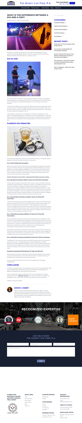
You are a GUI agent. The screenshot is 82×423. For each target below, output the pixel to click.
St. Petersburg (45, 407)
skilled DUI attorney (23, 275)
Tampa (43, 404)
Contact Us (58, 7)
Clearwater (44, 409)
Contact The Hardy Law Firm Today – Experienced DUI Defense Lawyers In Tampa (28, 177)
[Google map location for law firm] (41, 378)
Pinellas (44, 398)
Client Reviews (45, 7)
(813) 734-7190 (64, 4)
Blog (52, 7)
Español (72, 3)
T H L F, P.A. (35, 3)
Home (26, 396)
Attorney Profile (25, 7)
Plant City (44, 406)
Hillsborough (45, 396)
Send (41, 361)
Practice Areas (35, 7)
